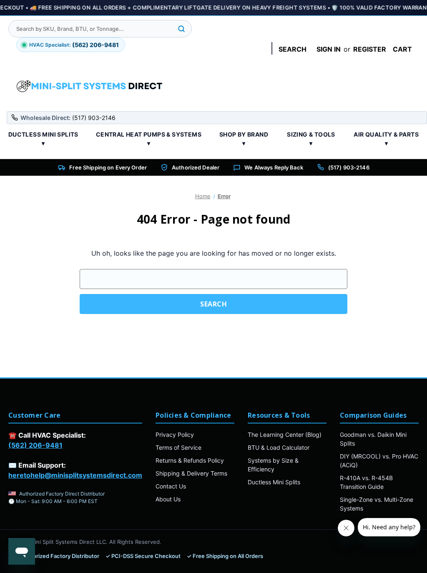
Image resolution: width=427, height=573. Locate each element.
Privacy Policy (175, 434)
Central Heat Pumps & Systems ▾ (148, 139)
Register (369, 49)
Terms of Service (178, 447)
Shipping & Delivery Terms (191, 473)
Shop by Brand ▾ (243, 139)
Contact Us (171, 486)
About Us (168, 499)
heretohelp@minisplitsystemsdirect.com (75, 475)
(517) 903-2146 (348, 167)
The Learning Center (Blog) (285, 434)
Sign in (328, 49)
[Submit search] (181, 28)
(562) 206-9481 (35, 445)
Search (292, 49)
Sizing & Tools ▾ (311, 139)
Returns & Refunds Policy (190, 460)
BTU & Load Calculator (278, 447)
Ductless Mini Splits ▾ (43, 139)
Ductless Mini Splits (274, 482)
